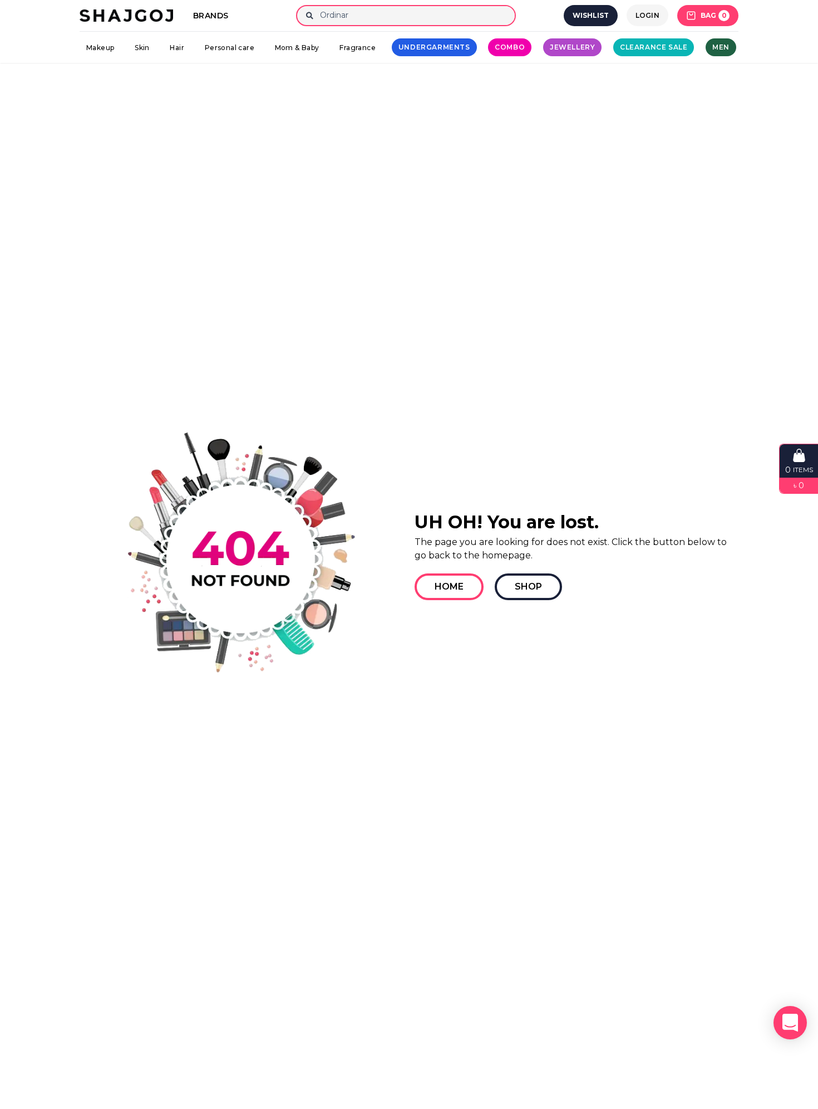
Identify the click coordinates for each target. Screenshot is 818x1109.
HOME (449, 586)
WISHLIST (591, 15)
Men (721, 47)
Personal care (229, 47)
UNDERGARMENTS (434, 47)
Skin (142, 47)
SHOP (528, 586)
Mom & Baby (297, 47)
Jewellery (572, 47)
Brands (210, 16)
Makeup (100, 47)
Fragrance (357, 47)
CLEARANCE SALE (653, 47)
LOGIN (647, 15)
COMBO (510, 47)
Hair (177, 47)
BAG (714, 15)
